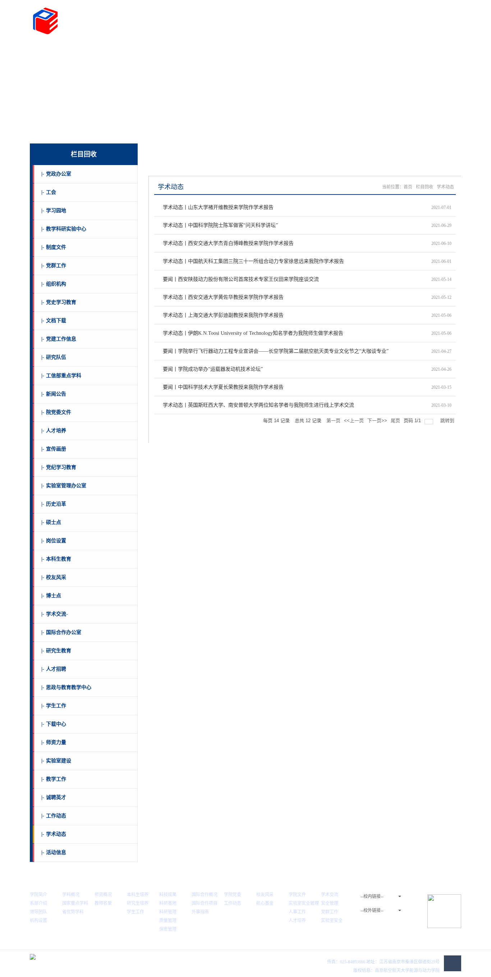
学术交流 (329, 894)
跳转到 (448, 420)
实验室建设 (56, 760)
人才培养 (164, 49)
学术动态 (53, 834)
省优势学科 (73, 911)
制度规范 (332, 49)
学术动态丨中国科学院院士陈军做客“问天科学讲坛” (220, 225)
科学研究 (198, 49)
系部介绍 (38, 903)
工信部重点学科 (61, 375)
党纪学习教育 (58, 467)
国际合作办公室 (61, 632)
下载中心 (53, 724)
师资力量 (53, 742)
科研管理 (167, 911)
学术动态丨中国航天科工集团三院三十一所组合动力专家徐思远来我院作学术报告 (253, 261)
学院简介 (38, 894)
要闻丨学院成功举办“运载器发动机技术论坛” (213, 369)
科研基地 (167, 903)
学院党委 (232, 894)
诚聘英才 (53, 797)
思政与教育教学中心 (66, 687)
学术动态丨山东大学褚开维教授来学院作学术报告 (218, 207)
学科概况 (70, 894)
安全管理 (329, 903)
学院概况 (63, 49)
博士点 (51, 595)
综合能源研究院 (379, 49)
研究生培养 (137, 903)
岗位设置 (53, 540)
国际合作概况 (204, 894)
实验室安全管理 (304, 903)
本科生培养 (137, 894)
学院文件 (297, 894)
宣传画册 (53, 449)
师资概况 (103, 894)
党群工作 (265, 49)
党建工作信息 (58, 339)
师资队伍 (130, 49)
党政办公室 (56, 174)
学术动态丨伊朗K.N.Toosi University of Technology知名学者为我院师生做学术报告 (253, 333)
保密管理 (167, 929)
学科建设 (97, 49)
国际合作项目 (204, 903)
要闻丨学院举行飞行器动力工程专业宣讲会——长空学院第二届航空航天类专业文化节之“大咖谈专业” (276, 351)
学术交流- (54, 614)
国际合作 (231, 49)
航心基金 (265, 903)
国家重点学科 (75, 903)
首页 (38, 49)
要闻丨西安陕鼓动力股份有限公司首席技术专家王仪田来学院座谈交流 (241, 279)
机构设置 (38, 920)
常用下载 (429, 49)
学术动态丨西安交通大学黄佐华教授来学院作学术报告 (223, 297)
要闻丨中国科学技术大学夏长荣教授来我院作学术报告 (223, 387)
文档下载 (53, 320)
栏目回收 (424, 187)
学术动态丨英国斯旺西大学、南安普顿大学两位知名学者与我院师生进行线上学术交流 (258, 405)
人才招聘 (53, 669)
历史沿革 (53, 504)
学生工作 (53, 705)
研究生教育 (56, 650)
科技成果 (167, 894)
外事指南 (200, 911)
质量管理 (167, 920)
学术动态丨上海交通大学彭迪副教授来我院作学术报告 (223, 315)
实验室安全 (332, 920)
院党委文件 (56, 412)
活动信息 (53, 852)
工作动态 (53, 815)
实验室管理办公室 (63, 485)
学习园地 (53, 210)
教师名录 (103, 903)
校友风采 (53, 577)
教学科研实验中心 (63, 229)
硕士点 (51, 522)
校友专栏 (299, 49)
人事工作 (297, 911)
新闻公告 (53, 394)
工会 (48, 192)
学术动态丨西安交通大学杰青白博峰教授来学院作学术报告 (228, 243)
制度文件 (53, 247)
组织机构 (53, 284)
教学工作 (53, 779)
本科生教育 (56, 559)
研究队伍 (53, 357)
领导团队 (38, 911)
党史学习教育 (58, 302)
